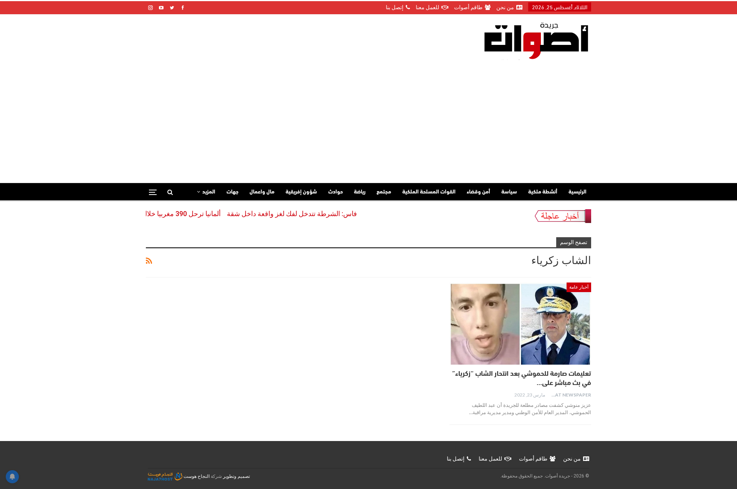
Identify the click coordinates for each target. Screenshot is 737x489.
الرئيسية (577, 192)
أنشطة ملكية (542, 192)
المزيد (208, 192)
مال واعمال (262, 192)
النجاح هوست (196, 476)
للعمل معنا (427, 7)
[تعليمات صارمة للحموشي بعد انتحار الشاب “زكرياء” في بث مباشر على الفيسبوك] (520, 323)
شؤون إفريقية (301, 192)
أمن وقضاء (478, 192)
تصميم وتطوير (236, 476)
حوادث (335, 192)
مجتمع (384, 192)
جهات (232, 192)
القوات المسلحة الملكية (429, 192)
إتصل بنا (394, 7)
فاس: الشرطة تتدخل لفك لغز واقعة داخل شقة (303, 214)
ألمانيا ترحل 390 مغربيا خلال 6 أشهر (182, 214)
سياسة (509, 192)
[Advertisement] (368, 117)
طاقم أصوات (468, 7)
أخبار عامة (578, 287)
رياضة (359, 192)
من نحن (505, 7)
